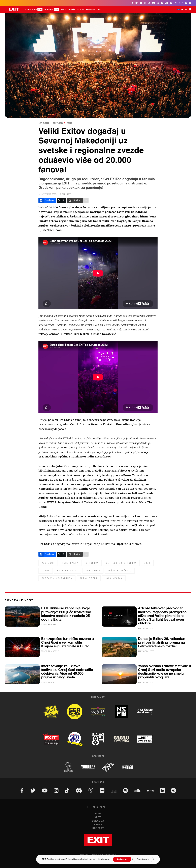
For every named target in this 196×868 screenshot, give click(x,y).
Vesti (63, 9)
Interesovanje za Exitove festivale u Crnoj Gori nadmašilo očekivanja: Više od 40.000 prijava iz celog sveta (67, 672)
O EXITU (80, 9)
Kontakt (98, 828)
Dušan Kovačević (120, 570)
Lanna (46, 570)
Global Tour (33, 9)
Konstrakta (70, 563)
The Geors (93, 570)
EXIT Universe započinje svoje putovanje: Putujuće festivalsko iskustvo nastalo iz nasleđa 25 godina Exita (66, 614)
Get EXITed (43, 123)
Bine (98, 814)
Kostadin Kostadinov (57, 578)
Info (99, 9)
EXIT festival (67, 570)
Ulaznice (51, 9)
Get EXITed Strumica (121, 563)
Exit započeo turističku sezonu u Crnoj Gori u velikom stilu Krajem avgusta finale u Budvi (67, 643)
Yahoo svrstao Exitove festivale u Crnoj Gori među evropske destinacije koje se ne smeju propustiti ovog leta (164, 672)
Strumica (92, 563)
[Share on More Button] (86, 200)
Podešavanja (143, 859)
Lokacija (98, 821)
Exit (147, 563)
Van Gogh (48, 563)
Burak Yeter (88, 578)
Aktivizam (90, 9)
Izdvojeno (58, 123)
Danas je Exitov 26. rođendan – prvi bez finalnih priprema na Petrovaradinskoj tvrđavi (163, 643)
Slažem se (122, 859)
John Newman (113, 578)
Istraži (71, 9)
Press (98, 825)
